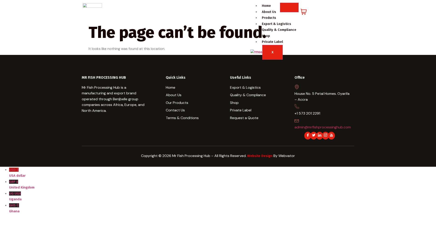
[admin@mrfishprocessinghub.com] (297, 120)
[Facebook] (307, 136)
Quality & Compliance (279, 30)
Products (269, 18)
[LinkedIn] (319, 136)
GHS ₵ (14, 208)
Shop (266, 36)
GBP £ (22, 185)
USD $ (17, 173)
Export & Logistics (276, 24)
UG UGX (15, 196)
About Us (269, 12)
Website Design (260, 156)
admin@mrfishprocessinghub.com (323, 127)
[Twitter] (313, 136)
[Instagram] (325, 136)
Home (266, 6)
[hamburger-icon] (289, 7)
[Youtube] (331, 136)
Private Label (272, 42)
